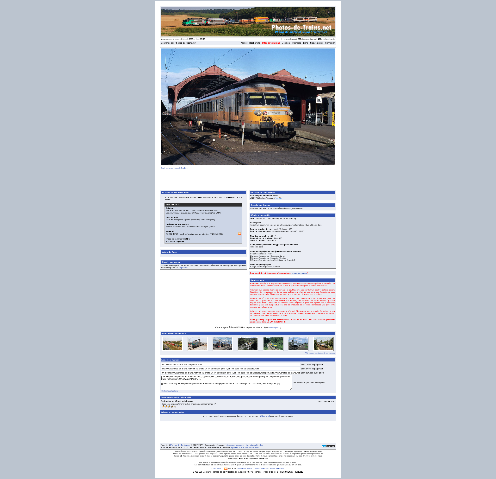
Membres (296, 43)
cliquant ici (183, 267)
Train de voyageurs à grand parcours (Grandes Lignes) (190, 220)
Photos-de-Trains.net (180, 445)
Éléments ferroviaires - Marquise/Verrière (268, 258)
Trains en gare (256, 247)
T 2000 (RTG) (172, 234)
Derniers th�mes (261, 468)
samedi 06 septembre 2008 (284, 231)
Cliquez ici (265, 416)
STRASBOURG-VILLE (176, 210)
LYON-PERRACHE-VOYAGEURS (203, 210)
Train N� (172, 205)
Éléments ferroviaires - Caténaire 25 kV (267, 256)
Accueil (244, 43)
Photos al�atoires (277, 468)
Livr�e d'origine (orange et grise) (194, 234)
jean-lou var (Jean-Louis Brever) (178, 401)
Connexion (330, 43)
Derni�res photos (245, 468)
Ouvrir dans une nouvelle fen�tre (174, 168)
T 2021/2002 (216, 234)
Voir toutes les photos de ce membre (320, 353)
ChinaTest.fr (216, 468)
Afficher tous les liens (169, 391)
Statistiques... (274, 328)
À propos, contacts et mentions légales (244, 445)
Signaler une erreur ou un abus (245, 447)
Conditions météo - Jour (260, 254)
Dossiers (286, 43)
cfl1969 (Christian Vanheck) (262, 198)
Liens (305, 43)
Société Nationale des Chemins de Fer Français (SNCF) (190, 227)
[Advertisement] (248, 179)
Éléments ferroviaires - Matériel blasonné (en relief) (272, 260)
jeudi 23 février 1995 (283, 229)
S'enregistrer (316, 43)
